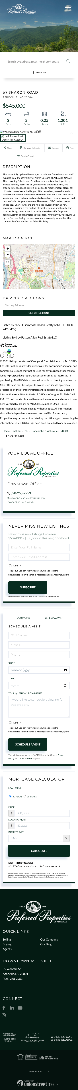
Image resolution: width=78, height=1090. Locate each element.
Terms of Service (26, 758)
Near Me (41, 72)
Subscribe (28, 587)
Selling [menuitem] (7, 939)
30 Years (17, 796)
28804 (64, 430)
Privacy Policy (39, 1071)
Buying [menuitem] (7, 944)
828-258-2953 (21, 493)
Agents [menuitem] (7, 949)
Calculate (39, 850)
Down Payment (17, 819)
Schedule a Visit (54, 617)
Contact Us (14, 502)
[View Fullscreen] (7, 262)
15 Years (32, 796)
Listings (17, 430)
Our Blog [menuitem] (46, 944)
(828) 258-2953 (12, 978)
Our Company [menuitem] (49, 939)
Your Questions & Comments (25, 693)
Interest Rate (16, 832)
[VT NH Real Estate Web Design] (38, 1083)
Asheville (52, 430)
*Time (11, 678)
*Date (11, 663)
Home (6, 430)
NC (26, 430)
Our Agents (28, 502)
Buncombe (38, 430)
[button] (68, 61)
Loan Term (14, 788)
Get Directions (39, 312)
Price (11, 807)
